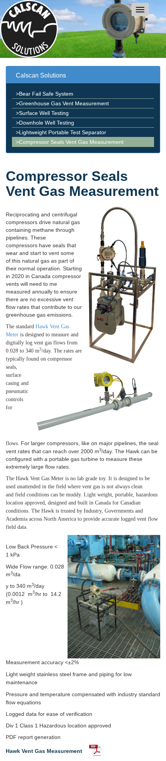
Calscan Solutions (41, 75)
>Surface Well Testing (42, 113)
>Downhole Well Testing (45, 123)
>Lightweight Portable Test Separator (61, 132)
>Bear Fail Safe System (44, 94)
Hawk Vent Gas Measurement (44, 751)
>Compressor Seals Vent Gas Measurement (70, 142)
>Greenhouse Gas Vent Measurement (62, 103)
